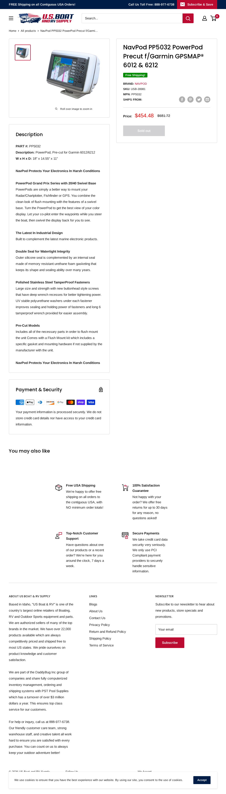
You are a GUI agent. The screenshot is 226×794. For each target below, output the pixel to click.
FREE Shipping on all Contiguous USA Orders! (42, 4)
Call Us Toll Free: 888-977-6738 (151, 4)
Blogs (93, 604)
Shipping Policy (100, 638)
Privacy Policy (99, 625)
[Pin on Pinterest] (190, 99)
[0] (213, 18)
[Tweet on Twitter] (199, 99)
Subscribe (170, 642)
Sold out (144, 131)
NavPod (141, 83)
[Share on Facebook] (182, 99)
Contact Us (97, 618)
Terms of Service (101, 645)
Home (12, 30)
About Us (96, 611)
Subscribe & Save (200, 4)
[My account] (204, 18)
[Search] (188, 18)
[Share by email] (207, 99)
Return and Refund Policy (107, 631)
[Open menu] (11, 18)
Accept (202, 780)
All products (28, 30)
